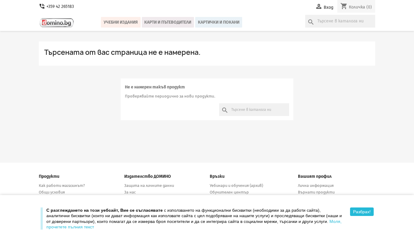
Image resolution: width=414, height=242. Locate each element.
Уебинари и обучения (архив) (236, 185)
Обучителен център (229, 192)
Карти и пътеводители (167, 22)
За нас (130, 192)
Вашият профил (315, 176)
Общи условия (52, 192)
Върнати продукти (316, 192)
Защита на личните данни (149, 185)
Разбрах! (362, 211)
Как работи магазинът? (62, 185)
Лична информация (316, 185)
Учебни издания (121, 22)
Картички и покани (218, 22)
